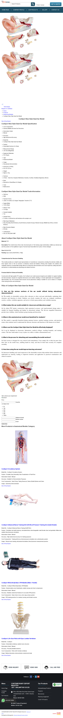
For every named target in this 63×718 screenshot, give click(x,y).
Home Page (5, 10)
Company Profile (18, 10)
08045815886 (10, 700)
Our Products (33, 10)
